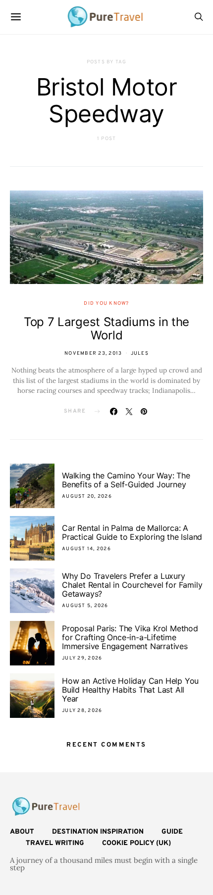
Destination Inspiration (98, 832)
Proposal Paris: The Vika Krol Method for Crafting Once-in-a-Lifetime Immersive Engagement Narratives (130, 637)
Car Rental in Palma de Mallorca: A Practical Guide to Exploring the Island (132, 532)
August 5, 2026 (85, 606)
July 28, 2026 (82, 710)
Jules (140, 353)
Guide (172, 832)
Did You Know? (106, 303)
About (22, 832)
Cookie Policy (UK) (136, 843)
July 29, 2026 (82, 658)
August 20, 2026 (87, 496)
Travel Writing (55, 843)
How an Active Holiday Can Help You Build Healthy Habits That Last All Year (130, 690)
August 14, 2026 (86, 549)
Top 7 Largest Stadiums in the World (106, 328)
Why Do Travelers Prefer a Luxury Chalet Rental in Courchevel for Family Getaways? (132, 585)
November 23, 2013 (93, 353)
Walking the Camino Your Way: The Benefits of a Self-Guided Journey (126, 480)
